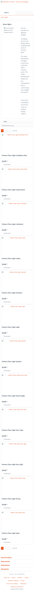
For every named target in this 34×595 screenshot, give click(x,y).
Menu (6, 12)
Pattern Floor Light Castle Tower (13, 190)
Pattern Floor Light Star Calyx (12, 430)
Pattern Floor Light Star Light (12, 464)
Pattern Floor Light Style (10, 533)
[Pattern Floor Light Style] (17, 521)
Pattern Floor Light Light (11, 327)
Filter (5, 121)
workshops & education (17, 586)
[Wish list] (22, 12)
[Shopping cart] (31, 12)
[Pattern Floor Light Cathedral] (17, 212)
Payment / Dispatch (13, 580)
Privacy (23, 580)
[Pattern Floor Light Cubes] (17, 246)
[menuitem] (5, 12)
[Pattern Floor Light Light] (17, 315)
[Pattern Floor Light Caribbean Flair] (17, 143)
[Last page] (9, 130)
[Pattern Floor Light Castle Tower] (17, 177)
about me (6, 577)
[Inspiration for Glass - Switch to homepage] (17, 5)
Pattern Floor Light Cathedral (12, 224)
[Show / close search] (18, 12)
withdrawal (23, 583)
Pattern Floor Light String (11, 499)
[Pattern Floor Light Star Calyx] (17, 418)
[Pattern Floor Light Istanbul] (17, 280)
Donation (20, 577)
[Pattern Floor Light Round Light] (17, 383)
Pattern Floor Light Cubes (11, 258)
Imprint (27, 577)
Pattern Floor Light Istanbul (12, 293)
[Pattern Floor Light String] (17, 486)
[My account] (26, 12)
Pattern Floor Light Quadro (11, 362)
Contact (13, 577)
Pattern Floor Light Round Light (13, 396)
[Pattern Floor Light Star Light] (17, 452)
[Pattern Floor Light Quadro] (17, 349)
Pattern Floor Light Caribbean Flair (14, 155)
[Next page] (5, 130)
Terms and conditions (12, 583)
